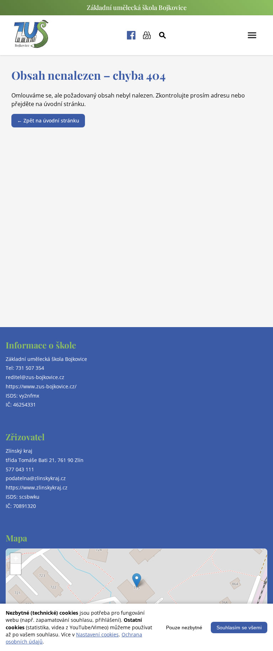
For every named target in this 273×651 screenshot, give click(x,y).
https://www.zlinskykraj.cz (37, 487)
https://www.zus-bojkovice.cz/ (41, 386)
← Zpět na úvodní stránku (48, 120)
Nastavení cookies (97, 634)
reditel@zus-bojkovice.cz (35, 377)
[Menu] (252, 35)
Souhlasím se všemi (239, 627)
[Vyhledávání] (162, 35)
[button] (136, 580)
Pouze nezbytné (184, 627)
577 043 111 (20, 469)
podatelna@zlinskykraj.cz (36, 478)
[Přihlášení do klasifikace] (146, 35)
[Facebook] (131, 35)
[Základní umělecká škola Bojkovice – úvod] (31, 35)
